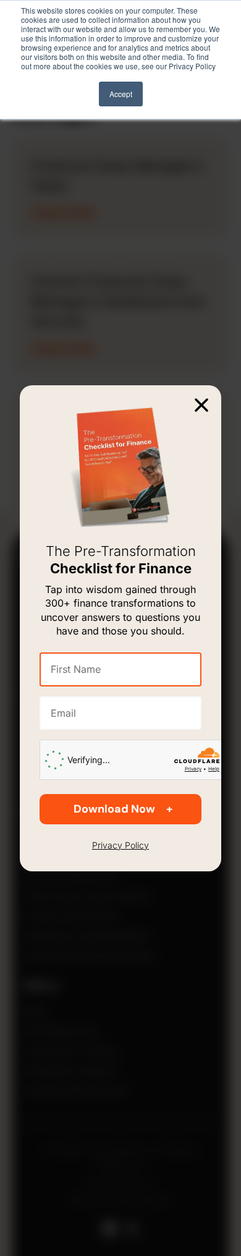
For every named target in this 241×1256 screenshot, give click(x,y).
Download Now (114, 808)
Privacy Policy (120, 845)
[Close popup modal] (201, 404)
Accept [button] (120, 93)
